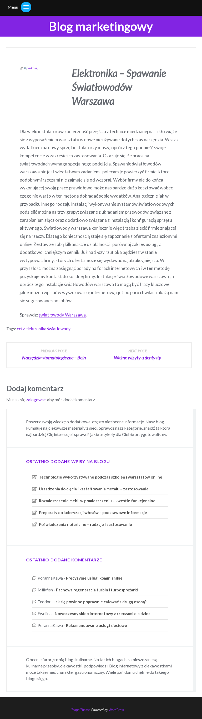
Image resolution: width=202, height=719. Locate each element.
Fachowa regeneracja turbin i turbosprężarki (97, 589)
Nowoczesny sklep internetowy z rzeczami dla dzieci (103, 613)
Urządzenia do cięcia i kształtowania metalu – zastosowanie (94, 488)
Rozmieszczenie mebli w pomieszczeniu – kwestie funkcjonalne (97, 500)
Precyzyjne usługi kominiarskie (94, 578)
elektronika (36, 328)
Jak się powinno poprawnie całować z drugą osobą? (100, 601)
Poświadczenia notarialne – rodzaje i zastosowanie (85, 524)
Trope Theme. (80, 710)
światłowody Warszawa (62, 315)
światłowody (58, 328)
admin (32, 68)
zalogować (36, 399)
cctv (21, 328)
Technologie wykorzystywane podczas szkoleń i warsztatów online (100, 477)
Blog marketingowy (101, 26)
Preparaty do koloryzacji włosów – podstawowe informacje (93, 512)
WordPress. (117, 710)
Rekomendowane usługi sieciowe (96, 625)
